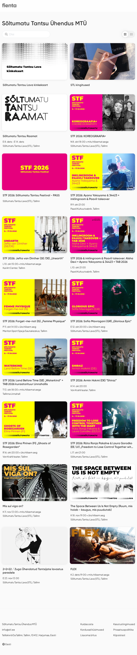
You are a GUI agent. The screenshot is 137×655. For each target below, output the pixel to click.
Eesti (8, 644)
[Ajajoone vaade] (131, 34)
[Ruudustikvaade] (125, 34)
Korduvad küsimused (92, 629)
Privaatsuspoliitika (123, 629)
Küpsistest (119, 635)
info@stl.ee (8, 629)
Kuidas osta (86, 624)
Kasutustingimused (124, 624)
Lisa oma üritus (88, 635)
